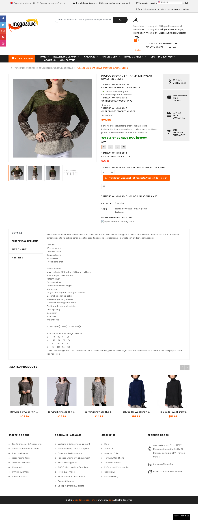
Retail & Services (66, 471)
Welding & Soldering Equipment (74, 443)
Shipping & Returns (25, 241)
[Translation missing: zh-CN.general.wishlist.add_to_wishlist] (104, 186)
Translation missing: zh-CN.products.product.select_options (139, 410)
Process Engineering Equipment (74, 457)
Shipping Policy (112, 453)
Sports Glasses (19, 476)
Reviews (17, 257)
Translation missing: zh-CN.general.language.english (39, 3)
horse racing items (21, 457)
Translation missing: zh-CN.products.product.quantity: (133, 167)
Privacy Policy (111, 476)
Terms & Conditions (114, 457)
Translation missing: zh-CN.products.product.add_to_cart (27, 410)
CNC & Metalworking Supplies (73, 467)
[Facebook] (3, 19)
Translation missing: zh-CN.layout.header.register (159, 32)
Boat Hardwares (20, 453)
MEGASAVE (107, 115)
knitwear (119, 212)
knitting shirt (140, 208)
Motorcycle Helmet (21, 462)
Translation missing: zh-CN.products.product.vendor (118, 110)
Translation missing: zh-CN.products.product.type (116, 99)
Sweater (119, 203)
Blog (106, 443)
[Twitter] (3, 25)
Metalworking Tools (67, 462)
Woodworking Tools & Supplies (73, 448)
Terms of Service (112, 462)
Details (17, 233)
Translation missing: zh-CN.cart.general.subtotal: (116, 154)
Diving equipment (20, 471)
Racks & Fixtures (66, 481)
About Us (108, 448)
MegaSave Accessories (85, 499)
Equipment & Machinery (70, 453)
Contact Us (109, 471)
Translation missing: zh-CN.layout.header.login (158, 29)
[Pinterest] (3, 37)
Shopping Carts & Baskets (71, 485)
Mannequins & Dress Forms (71, 476)
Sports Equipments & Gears (25, 448)
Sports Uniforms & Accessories (27, 443)
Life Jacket (17, 467)
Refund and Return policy (116, 467)
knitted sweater (123, 208)
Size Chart (19, 249)
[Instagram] (3, 43)
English (164, 2)
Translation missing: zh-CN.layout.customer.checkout (163, 9)
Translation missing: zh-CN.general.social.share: (129, 196)
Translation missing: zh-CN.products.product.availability (120, 86)
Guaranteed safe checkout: (116, 217)
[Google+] (3, 31)
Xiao (110, 499)
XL (124, 146)
